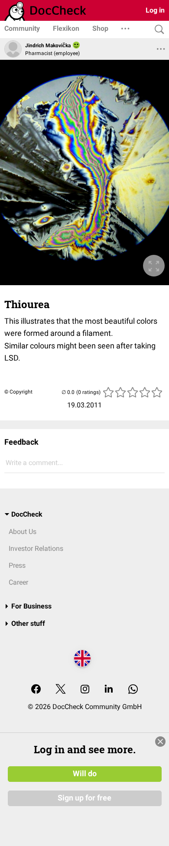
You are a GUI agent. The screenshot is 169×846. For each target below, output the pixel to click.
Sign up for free (84, 798)
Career (18, 582)
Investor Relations (36, 548)
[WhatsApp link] (133, 690)
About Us (22, 531)
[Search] (157, 29)
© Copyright (18, 392)
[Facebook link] (36, 690)
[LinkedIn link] (109, 690)
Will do (85, 773)
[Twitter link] (60, 690)
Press (17, 565)
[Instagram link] (85, 690)
